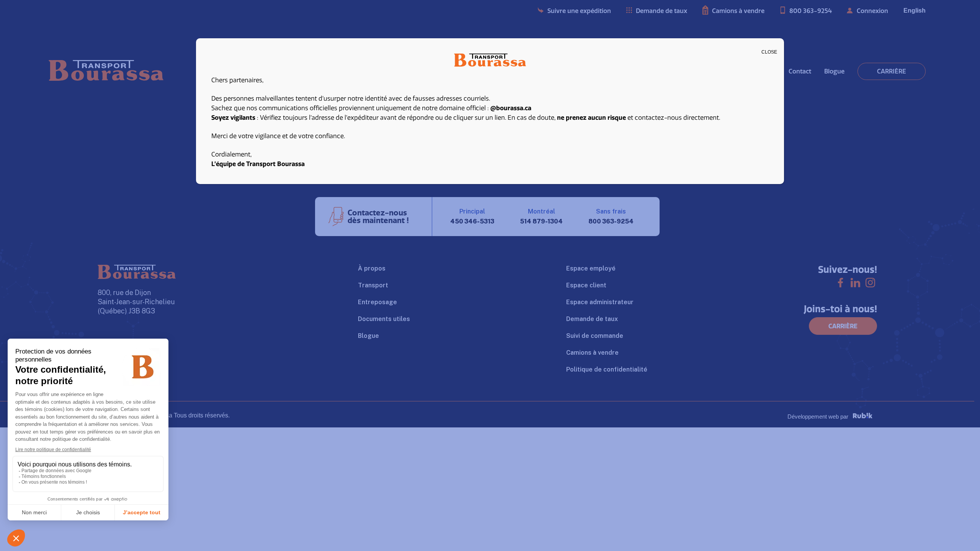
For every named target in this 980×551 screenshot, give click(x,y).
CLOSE (769, 52)
